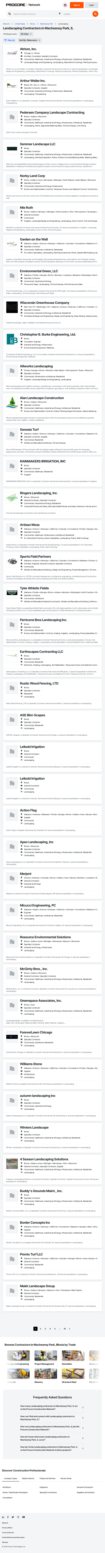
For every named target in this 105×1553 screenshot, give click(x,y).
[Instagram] (18, 1517)
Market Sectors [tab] (28, 1478)
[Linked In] (3, 1517)
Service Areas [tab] (66, 1478)
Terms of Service (8, 1532)
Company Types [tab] (10, 1478)
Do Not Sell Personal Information (13, 1537)
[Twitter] (13, 1517)
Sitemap (5, 1542)
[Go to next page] (69, 1329)
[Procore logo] (15, 5)
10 (65, 1329)
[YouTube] (23, 1517)
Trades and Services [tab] (47, 1478)
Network (34, 5)
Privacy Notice (7, 1528)
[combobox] (77, 14)
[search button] (95, 14)
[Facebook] (8, 1517)
